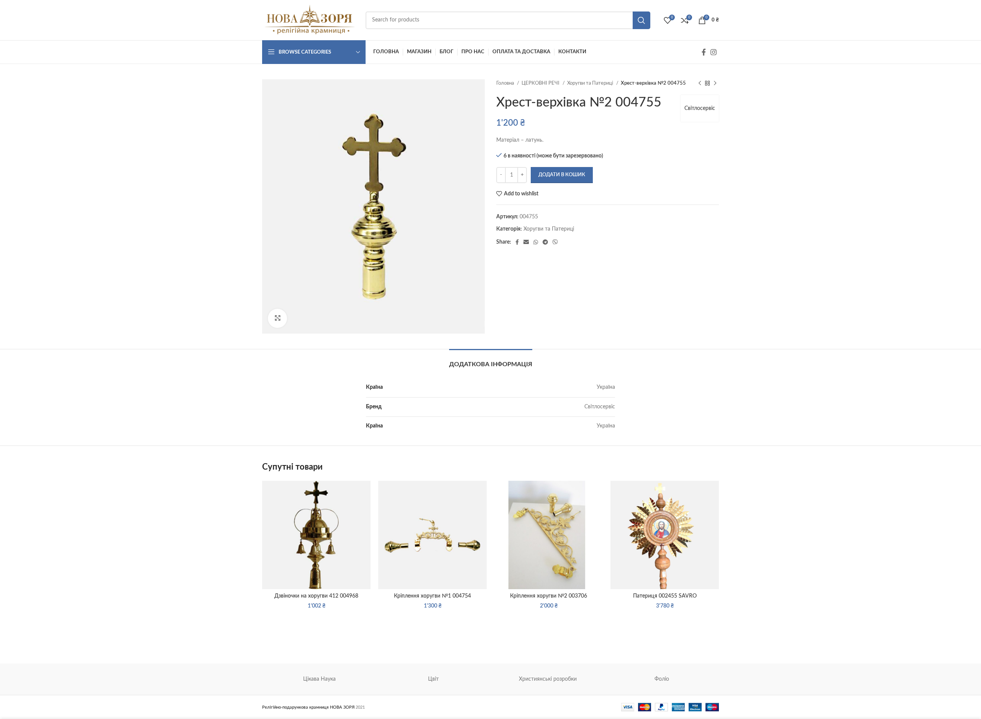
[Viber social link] (555, 242)
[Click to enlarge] (277, 318)
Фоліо (662, 679)
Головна (505, 83)
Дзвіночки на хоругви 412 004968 (316, 596)
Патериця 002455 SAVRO (665, 596)
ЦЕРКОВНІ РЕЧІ (541, 83)
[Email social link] (526, 242)
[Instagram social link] (713, 52)
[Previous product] (700, 83)
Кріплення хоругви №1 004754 (432, 596)
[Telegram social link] (545, 242)
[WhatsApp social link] (535, 242)
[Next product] (715, 83)
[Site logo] (310, 20)
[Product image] (664, 535)
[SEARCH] (641, 20)
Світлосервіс (699, 108)
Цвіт (433, 679)
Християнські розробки (548, 679)
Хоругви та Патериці (590, 83)
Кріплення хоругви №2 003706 (548, 596)
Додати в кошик (561, 174)
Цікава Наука (319, 679)
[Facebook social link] (703, 52)
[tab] (490, 360)
